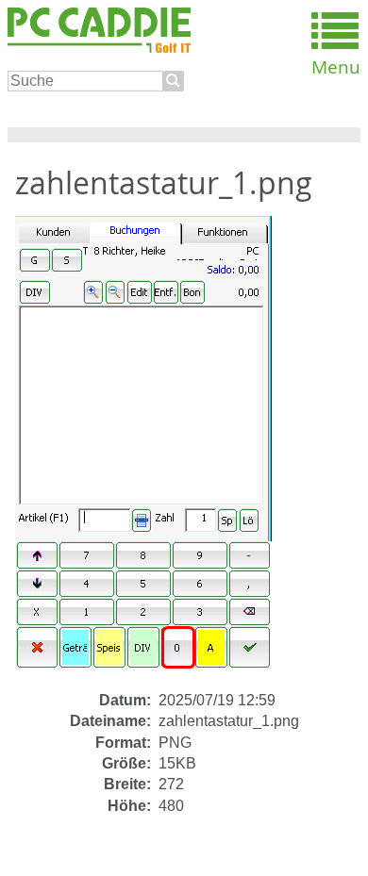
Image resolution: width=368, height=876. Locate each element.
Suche (173, 81)
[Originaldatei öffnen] (154, 452)
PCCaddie (99, 31)
